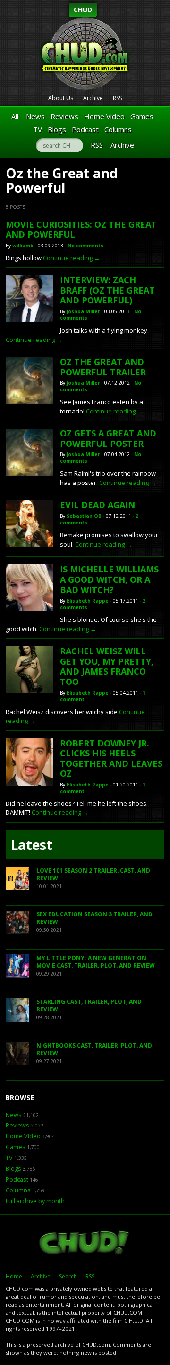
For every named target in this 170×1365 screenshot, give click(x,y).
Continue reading (71, 258)
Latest (31, 845)
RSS (117, 98)
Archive (93, 98)
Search (68, 1276)
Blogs (57, 129)
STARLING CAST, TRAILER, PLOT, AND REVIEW (89, 1005)
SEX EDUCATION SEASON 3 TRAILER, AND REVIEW (94, 918)
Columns (118, 129)
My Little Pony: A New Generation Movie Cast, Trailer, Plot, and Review (95, 961)
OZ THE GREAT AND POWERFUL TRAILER (103, 367)
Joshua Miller (83, 311)
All (14, 116)
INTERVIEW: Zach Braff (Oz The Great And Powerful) (107, 290)
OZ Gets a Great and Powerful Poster (108, 438)
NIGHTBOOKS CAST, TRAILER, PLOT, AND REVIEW (94, 1049)
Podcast (85, 129)
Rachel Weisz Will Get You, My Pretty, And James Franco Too (106, 666)
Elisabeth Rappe (88, 600)
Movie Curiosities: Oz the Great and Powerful (81, 229)
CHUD (83, 9)
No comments (85, 245)
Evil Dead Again (97, 504)
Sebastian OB (84, 516)
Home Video (104, 116)
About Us (60, 98)
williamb (23, 245)
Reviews (64, 116)
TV (37, 129)
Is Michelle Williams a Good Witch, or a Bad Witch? (109, 579)
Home (14, 1276)
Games (141, 116)
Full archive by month (35, 1201)
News (35, 116)
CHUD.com (85, 1243)
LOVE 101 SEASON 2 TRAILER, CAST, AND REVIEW (93, 874)
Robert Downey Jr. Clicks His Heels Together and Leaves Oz (111, 758)
